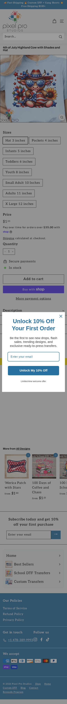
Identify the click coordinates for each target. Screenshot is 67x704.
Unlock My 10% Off (33, 370)
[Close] (61, 316)
